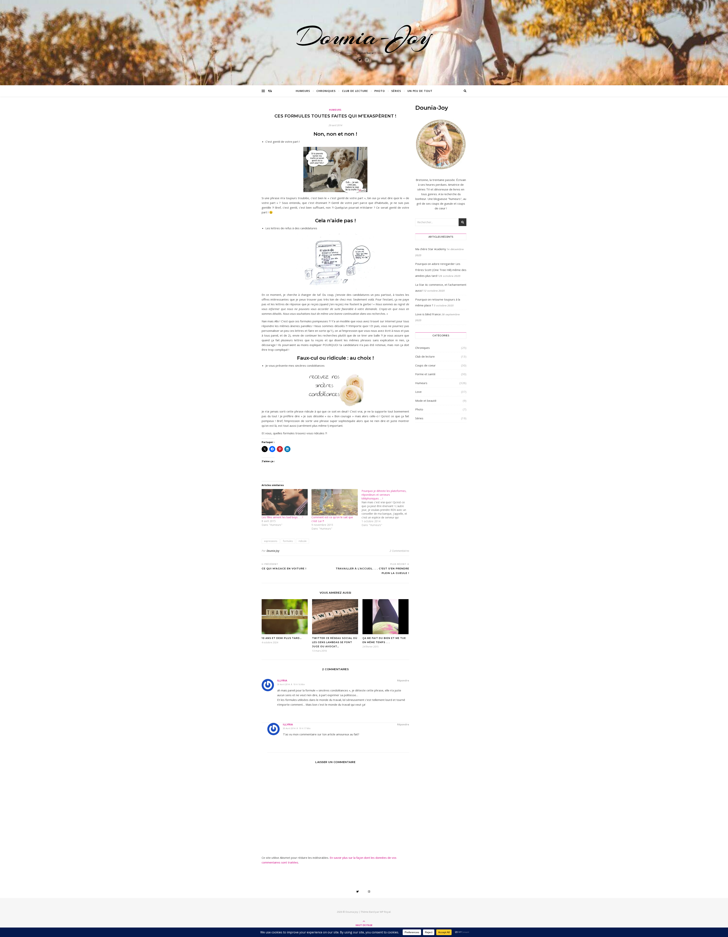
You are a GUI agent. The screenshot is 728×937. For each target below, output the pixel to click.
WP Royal (385, 912)
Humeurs (303, 91)
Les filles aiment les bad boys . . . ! (282, 517)
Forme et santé (425, 374)
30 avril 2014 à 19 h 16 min (291, 684)
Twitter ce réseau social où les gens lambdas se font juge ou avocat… (334, 642)
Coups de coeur (425, 365)
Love (418, 392)
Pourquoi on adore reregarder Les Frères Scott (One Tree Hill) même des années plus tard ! (440, 270)
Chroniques (326, 91)
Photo (379, 91)
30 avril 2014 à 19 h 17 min (297, 728)
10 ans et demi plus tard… (282, 638)
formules (288, 541)
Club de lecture (355, 91)
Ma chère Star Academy (430, 249)
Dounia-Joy (364, 36)
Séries (396, 91)
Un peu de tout (419, 91)
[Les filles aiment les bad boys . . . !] (285, 502)
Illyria (282, 680)
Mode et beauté (425, 400)
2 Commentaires (399, 551)
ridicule (303, 541)
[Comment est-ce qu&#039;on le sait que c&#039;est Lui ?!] (334, 502)
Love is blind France (428, 314)
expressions (270, 541)
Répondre (403, 680)
